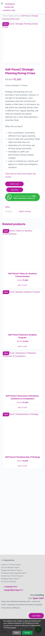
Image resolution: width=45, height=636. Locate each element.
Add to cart (14, 184)
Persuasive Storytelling (8, 581)
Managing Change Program (10, 579)
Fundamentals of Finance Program (12, 576)
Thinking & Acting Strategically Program (14, 573)
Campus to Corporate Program (11, 565)
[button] (40, 7)
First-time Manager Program (10, 567)
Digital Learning (14, 16)
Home (4, 16)
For (7, 560)
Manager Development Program (11, 570)
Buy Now (14, 190)
